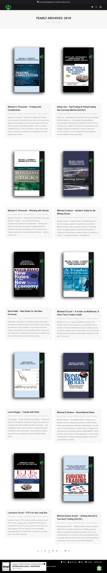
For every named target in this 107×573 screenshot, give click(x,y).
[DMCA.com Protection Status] (99, 569)
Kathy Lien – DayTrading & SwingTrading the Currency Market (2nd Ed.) (76, 108)
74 (65, 551)
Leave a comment (42, 114)
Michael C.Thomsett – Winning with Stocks (28, 210)
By (20, 114)
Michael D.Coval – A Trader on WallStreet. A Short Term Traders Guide (78, 313)
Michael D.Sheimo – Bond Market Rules (75, 412)
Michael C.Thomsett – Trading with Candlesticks (24, 108)
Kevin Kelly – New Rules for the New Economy (25, 313)
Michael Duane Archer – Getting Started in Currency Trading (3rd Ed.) (77, 517)
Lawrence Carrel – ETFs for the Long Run (27, 512)
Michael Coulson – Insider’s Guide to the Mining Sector (76, 212)
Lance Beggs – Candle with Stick (23, 412)
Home (47, 22)
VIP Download (12, 114)
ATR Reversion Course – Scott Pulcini (26, 566)
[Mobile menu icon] (100, 7)
